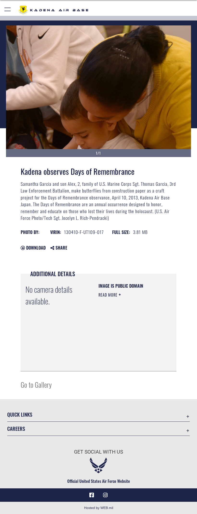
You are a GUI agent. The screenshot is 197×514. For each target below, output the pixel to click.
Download (35, 248)
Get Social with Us (98, 452)
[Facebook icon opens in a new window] (91, 495)
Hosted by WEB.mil (98, 508)
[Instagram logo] (105, 495)
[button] (8, 10)
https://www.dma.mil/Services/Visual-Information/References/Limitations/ (127, 355)
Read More (108, 295)
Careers (16, 428)
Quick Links (19, 414)
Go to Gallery (36, 384)
